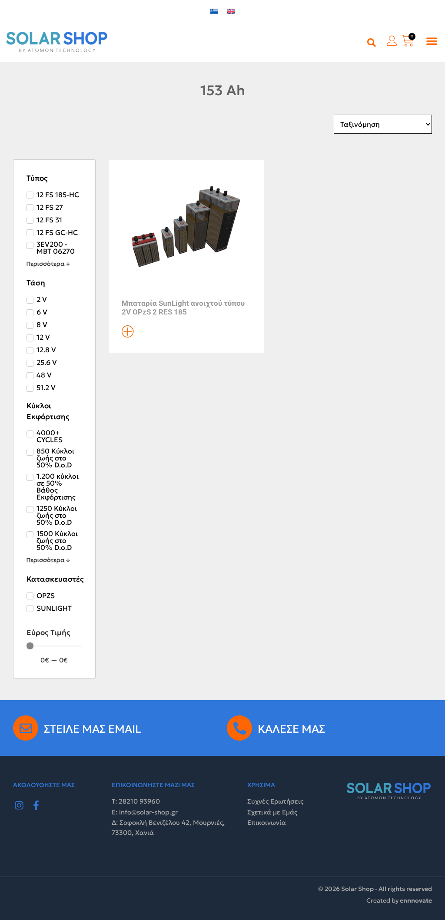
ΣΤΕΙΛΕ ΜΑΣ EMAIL (92, 729)
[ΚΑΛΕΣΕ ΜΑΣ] (239, 728)
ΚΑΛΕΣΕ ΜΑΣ (291, 729)
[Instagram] (19, 805)
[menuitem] (214, 11)
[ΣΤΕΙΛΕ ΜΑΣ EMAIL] (25, 728)
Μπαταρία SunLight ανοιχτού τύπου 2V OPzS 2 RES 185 (183, 307)
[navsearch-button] (371, 41)
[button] (432, 41)
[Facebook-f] (36, 805)
